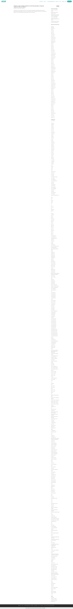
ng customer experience (54, 469)
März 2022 (52, 94)
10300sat (52, 136)
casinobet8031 (53, 314)
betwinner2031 (53, 270)
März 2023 (52, 79)
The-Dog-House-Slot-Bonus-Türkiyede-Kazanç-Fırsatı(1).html (55, 545)
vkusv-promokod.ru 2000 (54, 564)
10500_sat (52, 145)
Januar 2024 (52, 66)
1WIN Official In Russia (54, 176)
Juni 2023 (52, 75)
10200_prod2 (53, 132)
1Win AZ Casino (53, 171)
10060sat (52, 125)
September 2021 (53, 102)
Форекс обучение (53, 592)
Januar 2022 (52, 97)
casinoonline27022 (53, 325)
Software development (54, 530)
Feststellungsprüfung (51, 1)
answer (52, 242)
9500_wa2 (52, 218)
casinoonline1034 (53, 320)
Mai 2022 (52, 92)
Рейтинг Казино (53, 588)
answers (52, 243)
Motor (52, 461)
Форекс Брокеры (53, 591)
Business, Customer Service (55, 286)
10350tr (52, 140)
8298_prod (52, 209)
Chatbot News (53, 347)
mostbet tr (52, 456)
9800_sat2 (52, 225)
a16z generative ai (53, 235)
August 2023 (52, 72)
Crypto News (53, 359)
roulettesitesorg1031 (54, 517)
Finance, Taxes (53, 375)
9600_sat (52, 221)
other (52, 483)
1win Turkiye (52, 178)
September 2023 (53, 71)
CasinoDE (52, 317)
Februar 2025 (53, 50)
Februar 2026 (53, 34)
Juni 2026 (52, 29)
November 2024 (53, 54)
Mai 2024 (52, 62)
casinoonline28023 (53, 326)
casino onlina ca (53, 301)
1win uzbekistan (53, 179)
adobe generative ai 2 (54, 238)
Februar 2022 (53, 96)
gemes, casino (53, 389)
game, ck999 (53, 387)
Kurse (45, 1)
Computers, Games (53, 357)
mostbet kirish (53, 448)
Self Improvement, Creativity (55, 519)
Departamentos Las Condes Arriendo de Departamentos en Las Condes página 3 (55, 15)
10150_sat (52, 129)
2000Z (52, 197)
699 (51, 208)
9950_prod (52, 230)
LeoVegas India (53, 430)
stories (52, 534)
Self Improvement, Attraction (55, 518)
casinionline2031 (53, 292)
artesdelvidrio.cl (53, 244)
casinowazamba (53, 343)
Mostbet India (53, 447)
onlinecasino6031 (53, 481)
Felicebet (52, 370)
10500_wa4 (52, 149)
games (52, 388)
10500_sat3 (52, 146)
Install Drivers (53, 410)
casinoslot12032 (53, 339)
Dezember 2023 (53, 67)
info (51, 407)
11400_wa (52, 163)
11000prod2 (52, 161)
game (52, 384)
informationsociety (53, 409)
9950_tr (52, 231)
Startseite (41, 1)
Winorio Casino (53, 575)
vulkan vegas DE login (54, 566)
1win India (52, 175)
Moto (52, 460)
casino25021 (53, 305)
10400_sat (52, 144)
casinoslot (52, 338)
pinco (52, 494)
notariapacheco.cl (53, 474)
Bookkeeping (53, 282)
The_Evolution (53, 542)
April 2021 (52, 109)
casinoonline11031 (53, 321)
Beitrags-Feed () (54, 598)
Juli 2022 (52, 89)
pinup (52, 495)
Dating (52, 362)
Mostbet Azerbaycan (54, 444)
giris (51, 393)
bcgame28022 (53, 257)
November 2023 (53, 68)
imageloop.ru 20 (53, 406)
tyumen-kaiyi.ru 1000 (54, 556)
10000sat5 (52, 123)
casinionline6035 (53, 296)
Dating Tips (52, 363)
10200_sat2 (52, 133)
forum (52, 380)
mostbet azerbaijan (53, 443)
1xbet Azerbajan (53, 187)
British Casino (53, 283)
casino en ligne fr (53, 300)
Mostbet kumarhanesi (54, 449)
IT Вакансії (52, 421)
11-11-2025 (52, 159)
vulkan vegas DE (53, 565)
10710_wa (52, 154)
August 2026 (52, 28)
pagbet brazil (53, 486)
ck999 (52, 348)
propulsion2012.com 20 (54, 503)
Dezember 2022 (53, 83)
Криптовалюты (53, 583)
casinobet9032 (53, 316)
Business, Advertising (54, 284)
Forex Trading (53, 379)
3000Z (52, 201)
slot (51, 522)
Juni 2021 (52, 106)
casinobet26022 (53, 313)
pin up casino (53, 491)
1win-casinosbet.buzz (54, 180)
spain (52, 531)
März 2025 (52, 49)
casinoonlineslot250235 (54, 333)
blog (51, 278)
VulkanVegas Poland (54, 569)
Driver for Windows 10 (54, 366)
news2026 (52, 468)
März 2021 (52, 110)
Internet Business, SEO (54, 418)
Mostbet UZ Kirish (53, 457)
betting (52, 268)
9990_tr (52, 234)
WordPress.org (53, 601)
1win (51, 170)
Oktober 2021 (53, 101)
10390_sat (52, 141)
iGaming (52, 405)
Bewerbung (69, 1)
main (51, 433)
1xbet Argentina (53, 184)
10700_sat (52, 153)
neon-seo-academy (53, 464)
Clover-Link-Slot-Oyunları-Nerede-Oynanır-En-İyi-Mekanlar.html (54, 351)
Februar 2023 (53, 80)
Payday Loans (53, 490)
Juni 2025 (52, 45)
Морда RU (52, 584)
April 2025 (52, 47)
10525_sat (52, 150)
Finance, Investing (53, 372)
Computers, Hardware (54, 358)
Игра (51, 580)
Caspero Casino (53, 346)
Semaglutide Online (53, 521)
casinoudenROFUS (53, 342)
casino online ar (53, 303)
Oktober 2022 (53, 85)
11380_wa (52, 162)
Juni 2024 (52, 60)
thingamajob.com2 (53, 547)
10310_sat (52, 137)
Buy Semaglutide (53, 288)
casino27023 (53, 308)
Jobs (60, 1)
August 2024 (52, 58)
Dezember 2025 (53, 37)
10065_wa (23, 8)
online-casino (53, 478)
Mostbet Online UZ (53, 451)
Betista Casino (53, 265)
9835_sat (52, 226)
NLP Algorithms (53, 472)
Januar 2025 (52, 51)
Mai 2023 (52, 76)
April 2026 (52, 32)
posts (52, 500)
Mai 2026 (52, 30)
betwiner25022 (53, 269)
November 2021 (53, 100)
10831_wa (52, 157)
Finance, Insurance (53, 371)
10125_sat (52, 128)
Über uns (57, 1)
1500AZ (52, 166)
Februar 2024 (53, 64)
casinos (52, 337)
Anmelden (52, 597)
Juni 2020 (52, 114)
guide (52, 396)
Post (51, 499)
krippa (52, 429)
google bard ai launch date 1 (55, 395)
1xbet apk (52, 183)
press (52, 502)
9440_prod (52, 214)
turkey (52, 552)
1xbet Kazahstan (53, 192)
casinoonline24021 (53, 322)
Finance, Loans (53, 374)
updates (52, 560)
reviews (52, 514)
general (52, 392)
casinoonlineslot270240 (54, 335)
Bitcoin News (53, 275)
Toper (52, 548)
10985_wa (52, 158)
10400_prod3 (53, 142)
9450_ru (52, 216)
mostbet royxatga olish (54, 453)
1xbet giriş (52, 191)
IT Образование (53, 422)
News (52, 465)
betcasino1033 (53, 261)
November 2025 (53, 38)
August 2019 (52, 117)
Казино (52, 582)
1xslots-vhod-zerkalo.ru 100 (55, 195)
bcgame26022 (53, 256)
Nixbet (52, 470)
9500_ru (52, 217)
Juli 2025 (52, 43)
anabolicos (52, 239)
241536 (52, 200)
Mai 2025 (52, 46)
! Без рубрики (53, 120)
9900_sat (52, 227)
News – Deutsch (53, 466)
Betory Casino (53, 266)
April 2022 (52, 93)
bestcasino (52, 260)
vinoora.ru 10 (53, 562)
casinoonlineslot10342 (54, 329)
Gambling (52, 383)
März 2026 (52, 33)
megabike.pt (52, 435)
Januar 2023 (52, 81)
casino (52, 299)
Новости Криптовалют (54, 587)
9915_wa (52, 229)
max (51, 434)
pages (52, 487)
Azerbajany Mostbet (54, 247)
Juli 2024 (52, 59)
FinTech (52, 376)
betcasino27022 (53, 264)
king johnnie (52, 426)
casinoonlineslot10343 (54, 330)
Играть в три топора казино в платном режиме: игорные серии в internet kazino (29, 6)
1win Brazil (52, 174)
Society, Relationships (54, 527)
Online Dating (53, 477)
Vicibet (52, 561)
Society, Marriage (53, 526)
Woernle (15, 8)
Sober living (52, 525)
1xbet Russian (53, 193)
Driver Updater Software (54, 367)
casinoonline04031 (53, 318)
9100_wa (52, 213)
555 (51, 205)
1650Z (52, 167)
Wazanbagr (52, 570)
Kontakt (63, 1)
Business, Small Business (54, 287)
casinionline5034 (53, 295)
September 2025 (53, 41)
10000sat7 (52, 124)
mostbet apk (53, 440)
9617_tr (52, 222)
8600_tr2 (52, 210)
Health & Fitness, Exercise (54, 401)
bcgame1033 (53, 252)
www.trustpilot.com (53, 578)
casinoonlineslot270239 (54, 334)
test (51, 541)
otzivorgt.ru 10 (53, 485)
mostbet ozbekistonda (54, 452)
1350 (51, 165)
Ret (51, 513)
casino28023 (53, 309)
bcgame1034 (53, 253)
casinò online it (53, 304)
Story (52, 535)
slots (51, 523)
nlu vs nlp (52, 473)
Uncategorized (53, 557)
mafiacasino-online (53, 431)
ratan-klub (52, 504)
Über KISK (41, 605)
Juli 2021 (52, 105)
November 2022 (53, 84)
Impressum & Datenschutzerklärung (49, 605)
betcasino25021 (53, 262)
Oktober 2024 (53, 55)
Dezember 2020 (53, 113)
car (51, 291)
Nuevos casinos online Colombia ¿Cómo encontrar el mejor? (55, 19)
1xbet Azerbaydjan (53, 188)
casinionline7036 (53, 297)
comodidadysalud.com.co (54, 355)
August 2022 (52, 88)
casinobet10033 (53, 312)
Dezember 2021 (53, 98)
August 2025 (52, 42)
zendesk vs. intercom (54, 579)
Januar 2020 (52, 115)
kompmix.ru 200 (53, 427)
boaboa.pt (52, 279)
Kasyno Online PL (53, 425)
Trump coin (52, 551)
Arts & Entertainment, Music (55, 246)
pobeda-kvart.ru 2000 (54, 498)
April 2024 (52, 63)
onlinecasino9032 (53, 482)
